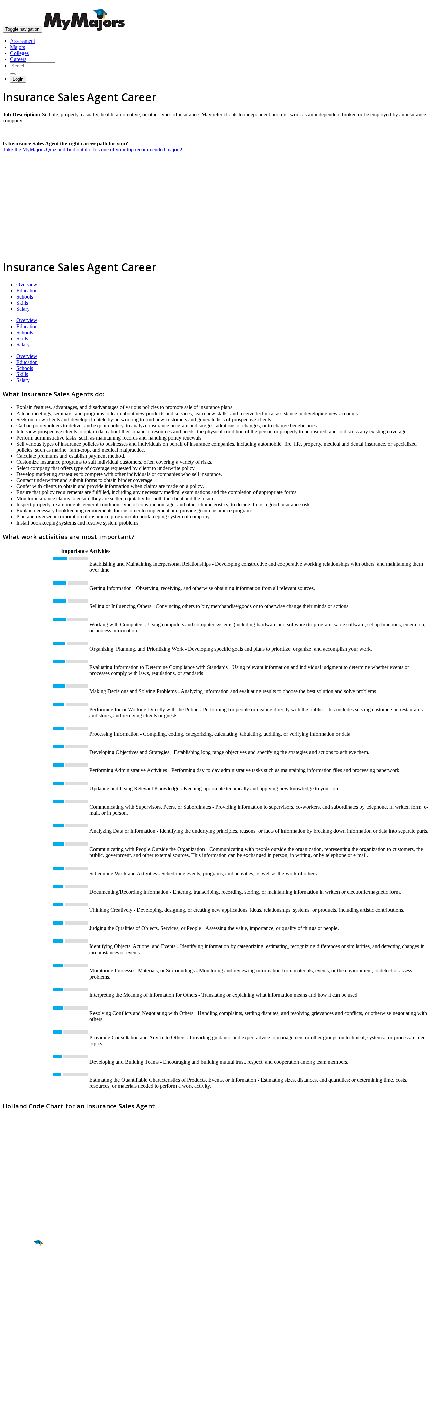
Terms (9, 1404)
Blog (8, 1364)
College (21, 1280)
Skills (22, 303)
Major (18, 1266)
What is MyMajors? (24, 1334)
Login (18, 79)
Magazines (14, 1352)
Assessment (22, 41)
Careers (18, 59)
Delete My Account (24, 1358)
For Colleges (16, 1346)
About (11, 1320)
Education (27, 290)
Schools (24, 297)
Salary (23, 309)
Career (20, 1295)
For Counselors (19, 1340)
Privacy (28, 1404)
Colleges (19, 53)
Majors (17, 47)
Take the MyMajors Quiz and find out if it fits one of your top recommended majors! (92, 149)
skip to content (415, 5)
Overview (26, 284)
